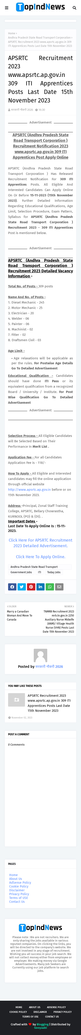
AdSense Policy (20, 883)
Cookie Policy (18, 886)
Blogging (43, 1024)
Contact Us (17, 902)
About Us (15, 879)
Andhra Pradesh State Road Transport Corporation (39, 37)
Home (11, 33)
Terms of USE (18, 898)
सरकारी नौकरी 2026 (22, 109)
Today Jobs (54, 572)
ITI (39, 572)
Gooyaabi (40, 1027)
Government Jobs (21, 572)
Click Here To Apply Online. (40, 556)
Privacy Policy (19, 894)
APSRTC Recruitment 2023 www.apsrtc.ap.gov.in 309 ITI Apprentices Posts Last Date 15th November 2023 (49, 703)
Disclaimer (17, 890)
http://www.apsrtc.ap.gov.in (29, 490)
